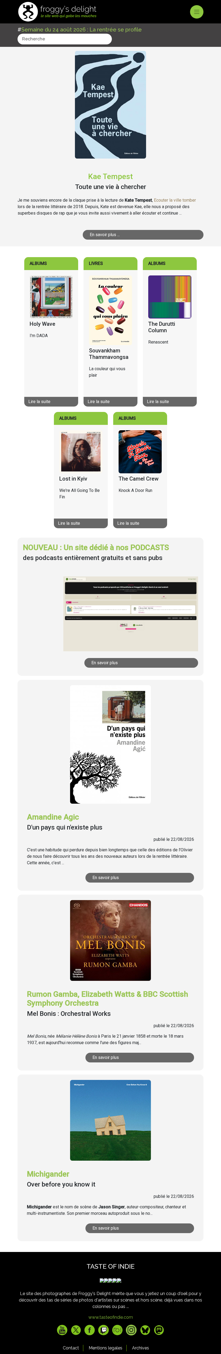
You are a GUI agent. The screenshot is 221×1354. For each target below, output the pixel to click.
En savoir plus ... (105, 234)
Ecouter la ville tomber (175, 200)
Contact (71, 1347)
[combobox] (65, 39)
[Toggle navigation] (196, 12)
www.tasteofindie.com (110, 1317)
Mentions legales (105, 1347)
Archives (140, 1347)
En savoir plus (104, 662)
